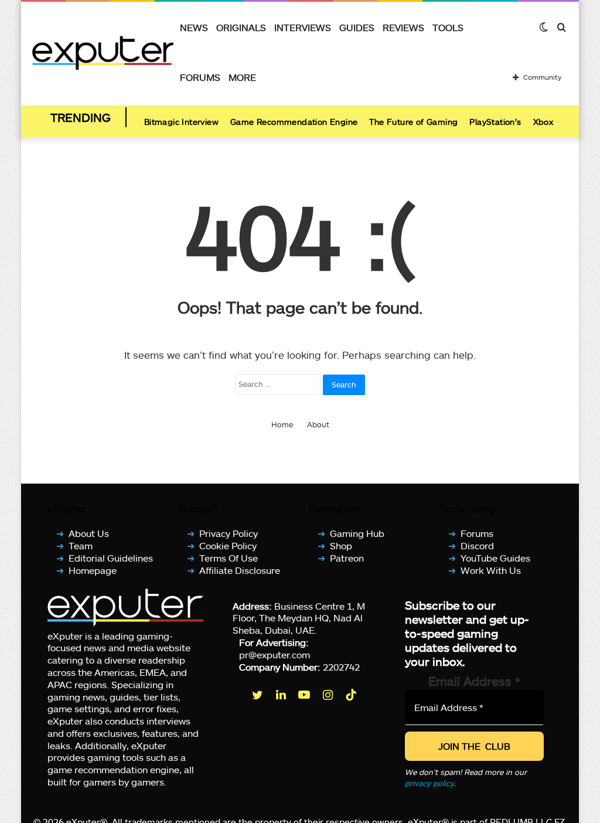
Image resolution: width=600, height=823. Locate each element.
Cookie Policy (228, 545)
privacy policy (429, 783)
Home (282, 424)
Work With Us (491, 570)
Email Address (474, 681)
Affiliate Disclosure (239, 570)
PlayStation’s (495, 122)
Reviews (403, 27)
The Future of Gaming (413, 122)
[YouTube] (305, 695)
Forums (200, 77)
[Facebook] (235, 695)
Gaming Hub (357, 533)
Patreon (347, 557)
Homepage (93, 570)
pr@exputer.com (274, 654)
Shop (341, 545)
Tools (447, 27)
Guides (356, 27)
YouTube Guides (495, 557)
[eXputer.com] (103, 52)
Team (81, 545)
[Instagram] (329, 695)
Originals (241, 27)
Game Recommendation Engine (293, 122)
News (194, 27)
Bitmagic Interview (181, 122)
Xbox (543, 122)
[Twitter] (258, 695)
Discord (477, 545)
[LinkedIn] (282, 695)
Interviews (302, 27)
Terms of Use (228, 557)
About (318, 424)
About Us (89, 533)
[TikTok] (352, 695)
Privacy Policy (228, 533)
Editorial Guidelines (111, 557)
